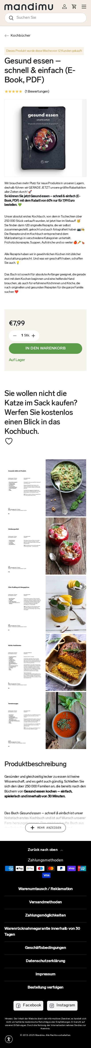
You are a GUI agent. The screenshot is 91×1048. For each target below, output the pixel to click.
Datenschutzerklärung (45, 961)
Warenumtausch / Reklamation (45, 889)
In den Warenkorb (45, 349)
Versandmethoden (45, 902)
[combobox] (45, 18)
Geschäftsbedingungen (45, 948)
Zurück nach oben (43, 850)
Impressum (45, 974)
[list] (48, 138)
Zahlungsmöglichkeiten (45, 916)
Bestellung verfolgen (45, 988)
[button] (8, 1039)
